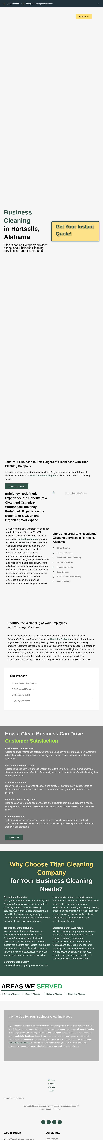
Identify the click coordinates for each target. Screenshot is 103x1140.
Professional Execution (24, 689)
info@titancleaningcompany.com (20, 1139)
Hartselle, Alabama (60, 639)
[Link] (98, 4)
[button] (51, 683)
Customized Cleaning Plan (25, 683)
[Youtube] (94, 4)
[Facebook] (85, 4)
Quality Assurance (22, 701)
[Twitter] (90, 4)
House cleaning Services (19, 1043)
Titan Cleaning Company (43, 475)
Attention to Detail (22, 695)
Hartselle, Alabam (27, 539)
